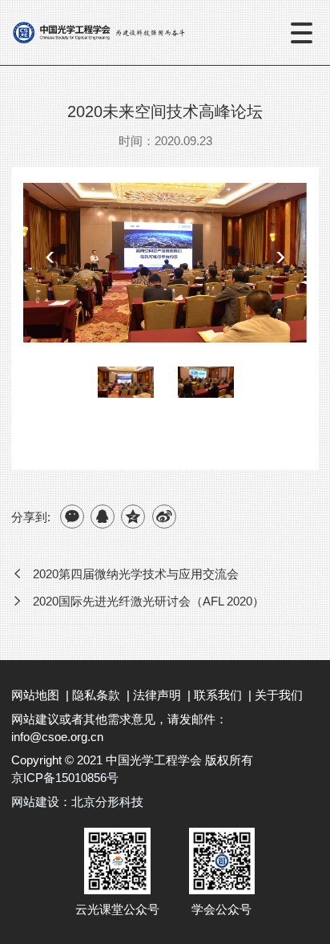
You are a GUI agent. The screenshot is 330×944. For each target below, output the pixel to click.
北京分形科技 (107, 801)
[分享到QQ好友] (103, 516)
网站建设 (35, 801)
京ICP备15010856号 (65, 777)
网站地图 (35, 695)
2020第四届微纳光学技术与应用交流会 (136, 574)
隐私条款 (96, 695)
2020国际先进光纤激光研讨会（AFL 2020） (148, 601)
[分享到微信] (72, 516)
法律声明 (157, 695)
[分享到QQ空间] (133, 516)
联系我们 (218, 695)
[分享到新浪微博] (164, 516)
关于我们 (279, 695)
